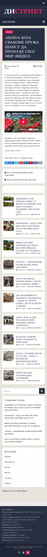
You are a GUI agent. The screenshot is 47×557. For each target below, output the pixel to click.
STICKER (30, 548)
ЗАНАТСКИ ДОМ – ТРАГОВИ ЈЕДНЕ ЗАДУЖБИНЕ (25, 375)
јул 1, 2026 (20, 364)
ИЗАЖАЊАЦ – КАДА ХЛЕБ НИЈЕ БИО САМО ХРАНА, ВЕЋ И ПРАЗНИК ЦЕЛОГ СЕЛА (29, 227)
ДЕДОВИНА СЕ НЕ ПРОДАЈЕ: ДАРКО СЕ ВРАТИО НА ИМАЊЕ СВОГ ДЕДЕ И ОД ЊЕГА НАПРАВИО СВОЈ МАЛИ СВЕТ (29, 205)
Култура (7, 467)
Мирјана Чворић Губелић (37, 344)
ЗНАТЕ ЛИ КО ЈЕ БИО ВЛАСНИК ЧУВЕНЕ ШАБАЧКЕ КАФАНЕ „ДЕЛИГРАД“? (26, 321)
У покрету (8, 478)
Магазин (7, 472)
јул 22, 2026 (21, 286)
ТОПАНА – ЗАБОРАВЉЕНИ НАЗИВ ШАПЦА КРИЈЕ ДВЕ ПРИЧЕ (29, 265)
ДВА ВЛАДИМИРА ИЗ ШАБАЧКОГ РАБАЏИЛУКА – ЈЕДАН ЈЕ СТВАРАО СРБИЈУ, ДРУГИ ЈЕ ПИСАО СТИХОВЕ (28, 300)
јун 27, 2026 (21, 380)
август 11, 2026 (22, 253)
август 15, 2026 (22, 234)
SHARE (38, 66)
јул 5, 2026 (20, 344)
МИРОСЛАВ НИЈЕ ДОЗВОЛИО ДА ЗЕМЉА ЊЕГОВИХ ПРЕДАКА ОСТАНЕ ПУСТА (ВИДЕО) (28, 246)
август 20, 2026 (22, 214)
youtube (23, 552)
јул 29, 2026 (21, 270)
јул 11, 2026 (21, 328)
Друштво (9, 32)
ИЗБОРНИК (8, 21)
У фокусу (8, 483)
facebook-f (19, 552)
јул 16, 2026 (21, 308)
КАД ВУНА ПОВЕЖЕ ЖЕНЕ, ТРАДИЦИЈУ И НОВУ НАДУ (26, 339)
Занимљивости (10, 462)
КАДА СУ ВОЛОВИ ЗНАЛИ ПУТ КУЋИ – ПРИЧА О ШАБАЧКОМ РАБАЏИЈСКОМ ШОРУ (29, 357)
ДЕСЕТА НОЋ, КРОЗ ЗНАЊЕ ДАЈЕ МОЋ (21, 180)
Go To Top (28, 552)
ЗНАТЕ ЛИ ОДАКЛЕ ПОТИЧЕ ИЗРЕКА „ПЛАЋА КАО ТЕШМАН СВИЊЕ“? (28, 281)
